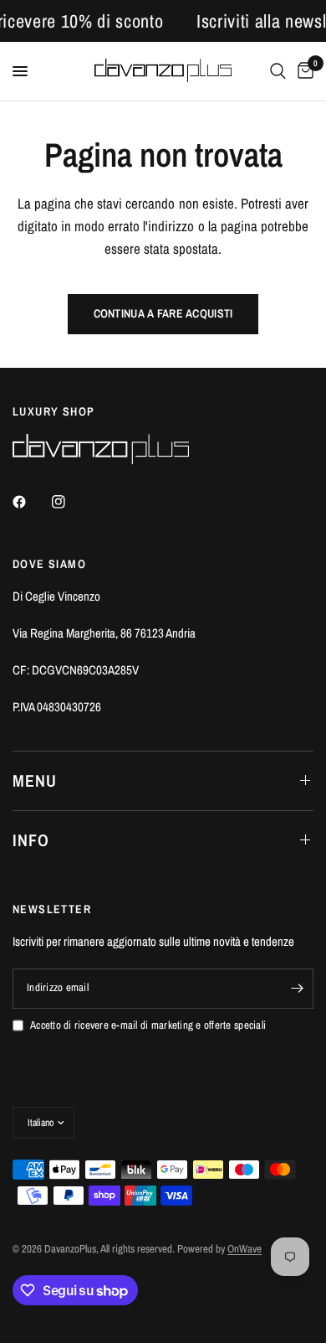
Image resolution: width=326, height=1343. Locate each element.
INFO (31, 840)
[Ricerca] (278, 71)
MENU (35, 780)
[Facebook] (31, 501)
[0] (302, 71)
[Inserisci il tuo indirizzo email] (296, 989)
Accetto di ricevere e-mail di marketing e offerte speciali (148, 1025)
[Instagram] (70, 501)
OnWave (244, 1249)
